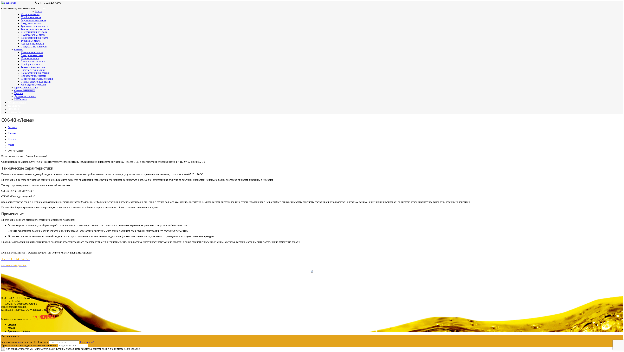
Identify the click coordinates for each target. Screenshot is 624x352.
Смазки (18, 49)
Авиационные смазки (33, 61)
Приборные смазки (31, 64)
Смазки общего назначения (36, 81)
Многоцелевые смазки (33, 84)
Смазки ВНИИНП (24, 90)
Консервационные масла (34, 37)
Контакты (14, 112)
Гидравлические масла (33, 20)
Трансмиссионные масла (34, 26)
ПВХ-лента (20, 99)
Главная (12, 127)
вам (20, 342)
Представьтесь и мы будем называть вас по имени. (29, 345)
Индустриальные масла (34, 32)
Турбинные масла (30, 40)
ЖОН (11, 144)
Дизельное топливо (25, 96)
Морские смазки (30, 58)
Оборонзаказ (17, 102)
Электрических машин (33, 70)
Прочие (18, 93)
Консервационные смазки (35, 73)
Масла (38, 11)
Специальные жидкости (34, 46)
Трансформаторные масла (35, 29)
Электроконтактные (32, 55)
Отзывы (13, 109)
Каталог (40, 8)
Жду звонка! (87, 342)
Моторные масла (30, 14)
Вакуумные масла (31, 23)
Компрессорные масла (33, 34)
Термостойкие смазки (33, 67)
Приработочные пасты (33, 75)
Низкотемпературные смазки (37, 78)
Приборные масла (31, 17)
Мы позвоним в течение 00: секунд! (25, 342)
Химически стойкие (32, 52)
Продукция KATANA (26, 87)
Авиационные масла (32, 43)
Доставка (14, 105)
